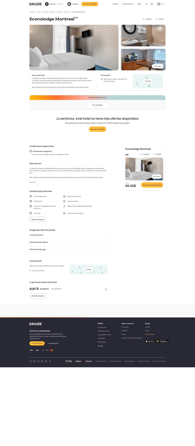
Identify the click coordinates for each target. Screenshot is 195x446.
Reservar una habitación (152, 185)
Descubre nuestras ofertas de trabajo (131, 338)
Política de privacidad (143, 361)
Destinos (115, 4)
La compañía (125, 327)
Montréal (45, 12)
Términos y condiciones (159, 361)
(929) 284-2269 (38, 271)
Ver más (32, 182)
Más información (38, 219)
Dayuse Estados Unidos (104, 335)
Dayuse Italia (101, 338)
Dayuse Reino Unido (103, 331)
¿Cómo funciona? (127, 4)
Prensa (123, 334)
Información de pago (37, 249)
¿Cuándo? (99, 105)
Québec (38, 12)
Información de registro (38, 242)
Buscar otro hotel (97, 129)
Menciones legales (129, 361)
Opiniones (124, 331)
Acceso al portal (53, 343)
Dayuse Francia (102, 327)
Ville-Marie (67, 12)
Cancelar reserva (150, 334)
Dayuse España (102, 342)
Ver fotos (158, 66)
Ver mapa (148, 81)
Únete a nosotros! (37, 343)
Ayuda (139, 4)
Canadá (31, 12)
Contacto (147, 327)
